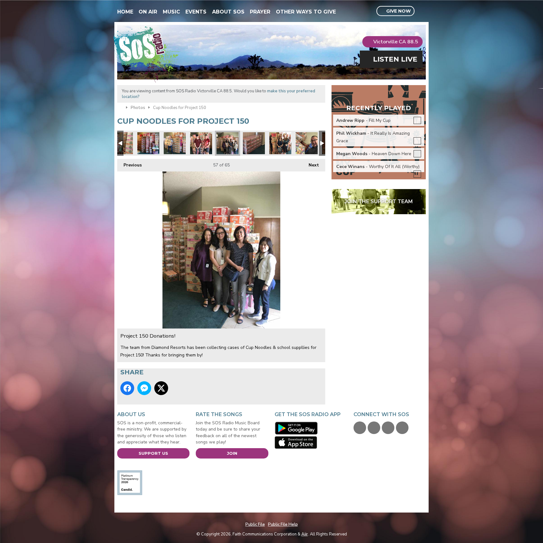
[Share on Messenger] (144, 388)
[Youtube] (388, 427)
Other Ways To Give (306, 12)
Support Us (153, 453)
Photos (138, 108)
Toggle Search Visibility (421, 11)
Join (232, 453)
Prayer (260, 12)
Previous (129, 165)
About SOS (228, 12)
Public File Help (283, 524)
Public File (255, 524)
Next (310, 165)
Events (195, 12)
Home (125, 12)
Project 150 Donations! (148, 143)
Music (171, 12)
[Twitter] (374, 427)
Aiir (304, 534)
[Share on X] (161, 388)
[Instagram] (402, 427)
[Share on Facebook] (127, 388)
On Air (148, 12)
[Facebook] (360, 427)
